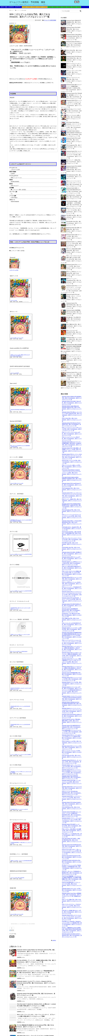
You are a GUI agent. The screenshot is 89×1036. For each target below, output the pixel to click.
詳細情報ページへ (21, 957)
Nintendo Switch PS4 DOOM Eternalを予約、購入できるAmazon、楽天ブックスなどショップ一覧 (72, 846)
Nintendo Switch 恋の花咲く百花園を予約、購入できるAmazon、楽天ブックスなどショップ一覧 (72, 554)
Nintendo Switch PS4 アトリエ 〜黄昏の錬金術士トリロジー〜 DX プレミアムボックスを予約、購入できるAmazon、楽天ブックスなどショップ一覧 (71, 384)
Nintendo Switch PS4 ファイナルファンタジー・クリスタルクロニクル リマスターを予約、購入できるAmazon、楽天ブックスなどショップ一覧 (71, 289)
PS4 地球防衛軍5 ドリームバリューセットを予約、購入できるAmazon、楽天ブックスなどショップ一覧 (72, 732)
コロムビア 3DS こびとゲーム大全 (16, 337)
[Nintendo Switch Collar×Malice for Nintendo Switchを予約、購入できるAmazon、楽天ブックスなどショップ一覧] (12, 952)
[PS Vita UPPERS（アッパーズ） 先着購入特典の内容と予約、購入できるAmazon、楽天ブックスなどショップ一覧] (12, 963)
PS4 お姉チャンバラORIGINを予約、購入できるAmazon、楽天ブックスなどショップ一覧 (72, 835)
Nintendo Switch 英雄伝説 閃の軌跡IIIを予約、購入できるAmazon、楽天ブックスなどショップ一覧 (72, 398)
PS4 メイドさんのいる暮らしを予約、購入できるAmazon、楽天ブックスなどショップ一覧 (72, 467)
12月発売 (44, 7)
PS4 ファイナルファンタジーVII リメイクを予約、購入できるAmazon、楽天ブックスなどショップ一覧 (72, 429)
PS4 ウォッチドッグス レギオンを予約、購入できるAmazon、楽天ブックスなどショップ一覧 (72, 434)
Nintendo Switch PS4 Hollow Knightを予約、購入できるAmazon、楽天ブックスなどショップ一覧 (72, 804)
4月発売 (64, 7)
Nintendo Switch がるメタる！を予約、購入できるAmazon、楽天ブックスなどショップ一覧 (72, 890)
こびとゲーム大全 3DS (14, 372)
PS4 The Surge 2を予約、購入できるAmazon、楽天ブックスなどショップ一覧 (72, 757)
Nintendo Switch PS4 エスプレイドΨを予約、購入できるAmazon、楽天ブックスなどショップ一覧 (72, 747)
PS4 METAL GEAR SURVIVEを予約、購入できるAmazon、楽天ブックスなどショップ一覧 (72, 862)
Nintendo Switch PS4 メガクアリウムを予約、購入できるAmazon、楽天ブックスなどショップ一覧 (72, 788)
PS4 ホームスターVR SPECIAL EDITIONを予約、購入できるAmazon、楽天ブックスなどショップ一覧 (72, 793)
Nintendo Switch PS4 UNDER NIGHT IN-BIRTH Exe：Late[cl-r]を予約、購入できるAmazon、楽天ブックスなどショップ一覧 (71, 170)
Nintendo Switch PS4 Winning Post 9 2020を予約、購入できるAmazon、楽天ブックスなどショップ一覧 (71, 424)
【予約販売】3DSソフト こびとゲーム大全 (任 (19, 809)
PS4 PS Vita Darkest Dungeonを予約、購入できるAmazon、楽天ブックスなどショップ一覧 (72, 857)
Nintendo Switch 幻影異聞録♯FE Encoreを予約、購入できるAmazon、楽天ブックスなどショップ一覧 (71, 610)
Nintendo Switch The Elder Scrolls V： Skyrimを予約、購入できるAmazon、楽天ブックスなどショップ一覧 (72, 935)
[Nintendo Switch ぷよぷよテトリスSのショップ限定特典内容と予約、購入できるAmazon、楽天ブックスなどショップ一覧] (12, 973)
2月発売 (55, 7)
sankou (54, 940)
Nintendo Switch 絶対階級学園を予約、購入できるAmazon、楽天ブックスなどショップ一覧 (72, 674)
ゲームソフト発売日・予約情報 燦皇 (27, 2)
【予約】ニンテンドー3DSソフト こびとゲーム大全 (20, 634)
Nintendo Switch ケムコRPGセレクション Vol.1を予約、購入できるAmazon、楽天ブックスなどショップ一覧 (72, 563)
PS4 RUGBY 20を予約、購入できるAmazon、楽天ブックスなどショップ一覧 (74, 223)
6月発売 (74, 7)
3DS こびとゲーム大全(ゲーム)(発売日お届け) (18, 651)
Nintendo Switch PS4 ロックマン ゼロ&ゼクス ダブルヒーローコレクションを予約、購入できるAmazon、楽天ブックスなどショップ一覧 (71, 104)
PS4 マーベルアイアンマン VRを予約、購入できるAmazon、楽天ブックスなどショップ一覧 (72, 438)
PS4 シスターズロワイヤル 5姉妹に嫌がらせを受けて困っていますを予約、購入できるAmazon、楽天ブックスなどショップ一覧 (71, 259)
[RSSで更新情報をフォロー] (78, 2)
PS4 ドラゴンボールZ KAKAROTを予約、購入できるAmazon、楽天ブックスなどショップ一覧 (72, 624)
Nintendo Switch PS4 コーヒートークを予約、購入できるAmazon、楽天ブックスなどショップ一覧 (72, 579)
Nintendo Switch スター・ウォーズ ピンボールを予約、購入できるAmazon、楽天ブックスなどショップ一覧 (72, 766)
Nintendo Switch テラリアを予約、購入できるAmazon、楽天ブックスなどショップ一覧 (72, 684)
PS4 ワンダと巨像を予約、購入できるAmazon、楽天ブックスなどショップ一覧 (72, 901)
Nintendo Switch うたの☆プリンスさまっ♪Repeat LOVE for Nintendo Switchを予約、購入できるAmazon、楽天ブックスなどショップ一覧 (36, 983)
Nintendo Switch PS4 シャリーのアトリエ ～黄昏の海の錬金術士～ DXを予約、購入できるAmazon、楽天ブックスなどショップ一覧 (71, 367)
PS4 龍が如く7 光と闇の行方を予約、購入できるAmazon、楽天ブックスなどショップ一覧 (72, 615)
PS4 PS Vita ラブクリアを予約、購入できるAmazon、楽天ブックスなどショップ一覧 (74, 111)
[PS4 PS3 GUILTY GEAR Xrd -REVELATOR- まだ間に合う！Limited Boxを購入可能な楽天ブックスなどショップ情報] (12, 1006)
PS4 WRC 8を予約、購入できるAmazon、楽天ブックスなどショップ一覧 (74, 217)
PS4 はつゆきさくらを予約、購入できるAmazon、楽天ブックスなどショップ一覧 (72, 743)
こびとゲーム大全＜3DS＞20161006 (17, 877)
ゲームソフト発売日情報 (50, 20)
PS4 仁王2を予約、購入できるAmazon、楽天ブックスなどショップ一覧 (74, 52)
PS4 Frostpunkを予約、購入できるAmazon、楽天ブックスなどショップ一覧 (74, 147)
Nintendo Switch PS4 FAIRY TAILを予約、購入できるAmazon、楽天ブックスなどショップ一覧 (72, 403)
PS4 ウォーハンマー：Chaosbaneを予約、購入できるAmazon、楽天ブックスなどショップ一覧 (72, 588)
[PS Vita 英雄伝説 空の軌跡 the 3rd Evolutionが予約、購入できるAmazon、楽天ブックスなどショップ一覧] (12, 1027)
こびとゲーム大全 (13, 300)
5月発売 (69, 7)
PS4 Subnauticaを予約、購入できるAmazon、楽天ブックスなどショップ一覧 (74, 176)
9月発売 (29, 7)
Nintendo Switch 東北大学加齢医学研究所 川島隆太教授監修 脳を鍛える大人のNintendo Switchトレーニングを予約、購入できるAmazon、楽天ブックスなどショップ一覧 (72, 635)
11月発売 (39, 7)
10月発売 (34, 7)
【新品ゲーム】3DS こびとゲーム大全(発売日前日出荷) (21, 860)
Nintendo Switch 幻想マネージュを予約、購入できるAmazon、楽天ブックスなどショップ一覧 (72, 558)
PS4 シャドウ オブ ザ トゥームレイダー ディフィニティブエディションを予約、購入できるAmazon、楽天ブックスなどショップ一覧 (71, 358)
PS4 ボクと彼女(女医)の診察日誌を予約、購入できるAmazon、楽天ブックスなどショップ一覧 (72, 568)
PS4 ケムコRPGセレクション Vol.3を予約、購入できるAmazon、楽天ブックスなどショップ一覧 (72, 584)
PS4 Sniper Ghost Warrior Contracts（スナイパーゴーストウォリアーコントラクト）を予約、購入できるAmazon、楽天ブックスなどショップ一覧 (71, 126)
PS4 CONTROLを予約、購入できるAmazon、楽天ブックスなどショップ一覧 (72, 809)
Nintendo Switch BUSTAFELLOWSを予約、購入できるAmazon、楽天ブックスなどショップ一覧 (72, 716)
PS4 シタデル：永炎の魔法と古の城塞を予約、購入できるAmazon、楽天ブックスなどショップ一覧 (72, 830)
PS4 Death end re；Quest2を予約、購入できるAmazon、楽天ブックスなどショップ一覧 (74, 197)
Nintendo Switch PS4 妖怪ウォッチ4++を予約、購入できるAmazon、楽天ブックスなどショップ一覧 (71, 826)
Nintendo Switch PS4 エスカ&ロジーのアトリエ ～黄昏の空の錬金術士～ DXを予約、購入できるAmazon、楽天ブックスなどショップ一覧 (71, 376)
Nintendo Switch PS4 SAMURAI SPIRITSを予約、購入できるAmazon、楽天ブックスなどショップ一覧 (72, 777)
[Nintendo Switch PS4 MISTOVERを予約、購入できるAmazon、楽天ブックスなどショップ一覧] (12, 996)
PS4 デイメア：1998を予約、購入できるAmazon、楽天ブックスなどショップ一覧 (74, 161)
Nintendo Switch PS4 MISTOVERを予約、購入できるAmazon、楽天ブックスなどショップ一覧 (72, 605)
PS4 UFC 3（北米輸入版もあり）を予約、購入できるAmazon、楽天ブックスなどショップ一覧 (72, 912)
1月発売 (50, 7)
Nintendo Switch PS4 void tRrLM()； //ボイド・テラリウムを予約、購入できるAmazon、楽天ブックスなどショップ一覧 (71, 298)
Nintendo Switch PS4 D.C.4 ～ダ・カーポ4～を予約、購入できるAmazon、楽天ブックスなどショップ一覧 (71, 762)
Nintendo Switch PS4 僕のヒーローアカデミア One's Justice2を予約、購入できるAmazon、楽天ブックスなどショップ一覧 (71, 45)
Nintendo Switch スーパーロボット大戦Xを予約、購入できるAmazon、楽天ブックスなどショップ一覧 (71, 629)
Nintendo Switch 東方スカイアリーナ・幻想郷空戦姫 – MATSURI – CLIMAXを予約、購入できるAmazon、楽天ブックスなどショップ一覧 (71, 88)
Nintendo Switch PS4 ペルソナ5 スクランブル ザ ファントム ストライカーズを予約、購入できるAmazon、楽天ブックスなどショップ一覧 (71, 155)
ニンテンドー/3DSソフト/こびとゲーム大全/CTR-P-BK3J (21, 554)
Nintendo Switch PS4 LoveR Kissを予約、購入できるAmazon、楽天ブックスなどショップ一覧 (72, 485)
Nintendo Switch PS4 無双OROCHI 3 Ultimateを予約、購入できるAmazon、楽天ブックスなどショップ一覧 (71, 727)
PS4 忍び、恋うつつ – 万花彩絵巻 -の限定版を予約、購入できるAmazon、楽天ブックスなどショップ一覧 (72, 873)
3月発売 (59, 7)
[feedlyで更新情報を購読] (75, 2)
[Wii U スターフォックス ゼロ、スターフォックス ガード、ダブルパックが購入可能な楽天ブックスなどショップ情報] (12, 1017)
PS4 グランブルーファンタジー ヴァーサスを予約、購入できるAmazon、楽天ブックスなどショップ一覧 (72, 539)
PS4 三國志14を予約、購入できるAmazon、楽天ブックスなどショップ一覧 (74, 326)
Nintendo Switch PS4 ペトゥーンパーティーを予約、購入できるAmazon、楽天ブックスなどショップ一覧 (72, 679)
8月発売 (24, 7)
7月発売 (79, 7)
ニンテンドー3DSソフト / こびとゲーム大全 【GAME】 (20, 754)
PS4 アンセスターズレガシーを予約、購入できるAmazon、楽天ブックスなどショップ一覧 (72, 752)
